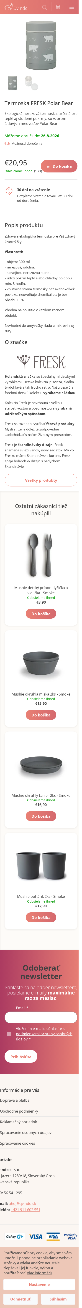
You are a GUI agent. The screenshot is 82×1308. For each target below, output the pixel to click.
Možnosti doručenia (26, 143)
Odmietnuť (20, 1299)
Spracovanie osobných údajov (25, 1132)
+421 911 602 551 (25, 1209)
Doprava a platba (15, 1100)
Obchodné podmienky (19, 1111)
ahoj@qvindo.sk (22, 1203)
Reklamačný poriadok (18, 1121)
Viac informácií (39, 1272)
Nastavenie (39, 1284)
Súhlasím (58, 1299)
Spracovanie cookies (17, 1143)
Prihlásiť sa (20, 1056)
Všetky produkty (41, 480)
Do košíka (62, 166)
